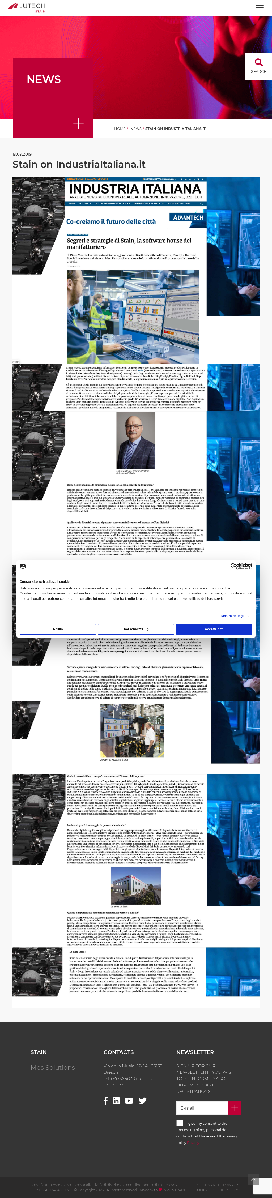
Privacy (193, 1143)
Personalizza (133, 629)
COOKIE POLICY (224, 1190)
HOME (120, 128)
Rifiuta (58, 629)
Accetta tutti (214, 629)
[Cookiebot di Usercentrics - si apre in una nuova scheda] (229, 566)
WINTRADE (176, 1190)
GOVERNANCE (207, 1185)
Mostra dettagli (232, 616)
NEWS (136, 128)
